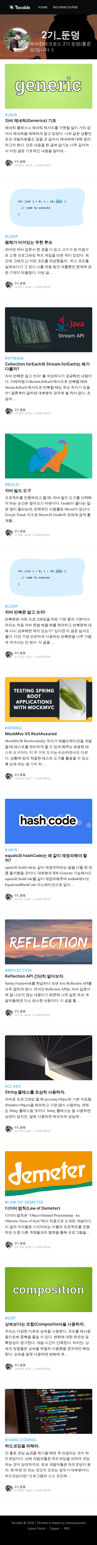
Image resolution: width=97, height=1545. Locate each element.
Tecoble (16, 1523)
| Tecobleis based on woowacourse (60, 1523)
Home (43, 7)
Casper (55, 1528)
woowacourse (65, 7)
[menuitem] (43, 7)
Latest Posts (36, 1528)
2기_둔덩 (20, 161)
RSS (66, 1528)
